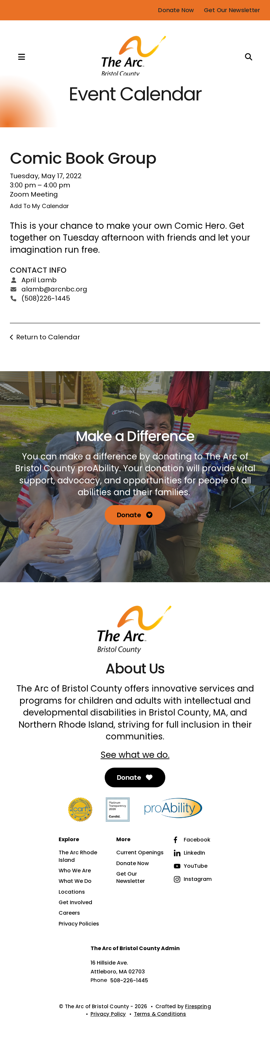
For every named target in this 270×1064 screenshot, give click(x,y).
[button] (15, 56)
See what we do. (135, 755)
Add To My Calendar (39, 206)
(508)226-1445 (45, 298)
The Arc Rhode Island (78, 856)
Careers (69, 913)
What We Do (75, 881)
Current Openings (140, 852)
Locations (72, 892)
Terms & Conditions (160, 1014)
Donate (130, 515)
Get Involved (75, 902)
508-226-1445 (129, 980)
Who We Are (75, 870)
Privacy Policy (108, 1014)
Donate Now (176, 10)
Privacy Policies (79, 923)
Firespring (198, 1006)
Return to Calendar (48, 337)
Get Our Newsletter (232, 10)
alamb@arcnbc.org (54, 289)
